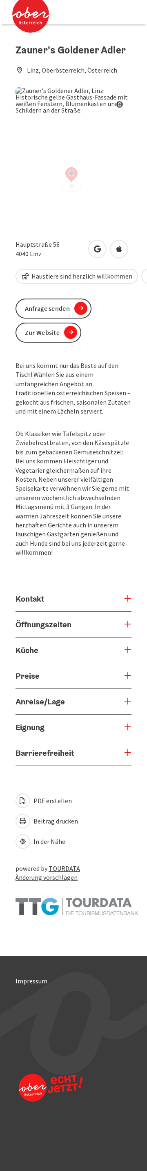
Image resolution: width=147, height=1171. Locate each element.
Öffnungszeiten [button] (43, 624)
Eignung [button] (30, 727)
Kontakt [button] (30, 598)
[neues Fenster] (77, 903)
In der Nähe (48, 841)
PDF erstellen (52, 801)
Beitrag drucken (55, 821)
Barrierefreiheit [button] (45, 753)
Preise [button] (28, 676)
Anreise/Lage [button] (40, 701)
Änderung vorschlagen (47, 877)
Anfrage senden (47, 308)
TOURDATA (64, 868)
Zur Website (42, 332)
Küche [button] (27, 650)
